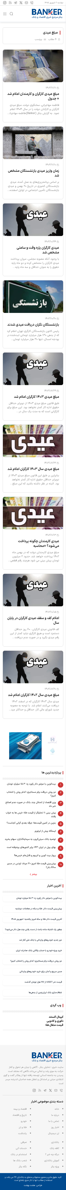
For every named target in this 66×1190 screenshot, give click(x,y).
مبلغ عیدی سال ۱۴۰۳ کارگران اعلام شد (33, 469)
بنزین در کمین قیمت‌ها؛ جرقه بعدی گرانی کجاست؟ (31, 823)
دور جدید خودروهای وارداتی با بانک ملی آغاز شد (40, 940)
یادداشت (22, 1133)
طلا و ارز (23, 1127)
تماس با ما (53, 1121)
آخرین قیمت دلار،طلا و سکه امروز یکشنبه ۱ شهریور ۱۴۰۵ (36, 919)
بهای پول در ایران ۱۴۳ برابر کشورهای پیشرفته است (31, 847)
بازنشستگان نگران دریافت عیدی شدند (33, 324)
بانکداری (55, 1142)
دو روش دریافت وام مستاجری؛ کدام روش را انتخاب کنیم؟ (31, 794)
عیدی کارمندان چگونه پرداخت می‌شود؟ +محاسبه (38, 544)
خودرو (24, 1121)
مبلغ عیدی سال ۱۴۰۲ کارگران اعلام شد (33, 695)
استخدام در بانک (19, 1154)
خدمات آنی (21, 1148)
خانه (57, 1109)
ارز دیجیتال (53, 1133)
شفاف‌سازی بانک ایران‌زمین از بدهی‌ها (45, 992)
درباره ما (55, 1115)
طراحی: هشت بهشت (33, 1185)
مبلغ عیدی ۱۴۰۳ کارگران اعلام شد (36, 396)
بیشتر (34, 874)
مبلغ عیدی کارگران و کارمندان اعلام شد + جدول (33, 96)
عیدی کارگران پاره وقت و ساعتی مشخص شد (38, 250)
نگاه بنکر (23, 1166)
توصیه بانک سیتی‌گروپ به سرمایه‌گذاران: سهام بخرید (30, 839)
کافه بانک (54, 1148)
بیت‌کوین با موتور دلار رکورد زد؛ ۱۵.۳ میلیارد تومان (31, 784)
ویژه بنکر (55, 1166)
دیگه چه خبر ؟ (52, 1154)
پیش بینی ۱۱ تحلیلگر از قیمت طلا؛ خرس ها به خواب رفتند (31, 814)
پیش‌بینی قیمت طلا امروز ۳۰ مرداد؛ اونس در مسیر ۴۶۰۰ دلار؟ (31, 865)
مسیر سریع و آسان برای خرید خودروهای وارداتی (40, 971)
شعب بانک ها (20, 1160)
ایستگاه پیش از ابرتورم (45, 831)
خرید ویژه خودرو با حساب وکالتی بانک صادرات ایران (39, 950)
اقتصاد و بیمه (20, 1109)
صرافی (24, 1142)
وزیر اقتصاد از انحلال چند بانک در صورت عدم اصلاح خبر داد (30, 804)
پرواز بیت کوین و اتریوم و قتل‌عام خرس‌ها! (35, 855)
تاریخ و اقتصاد (20, 1115)
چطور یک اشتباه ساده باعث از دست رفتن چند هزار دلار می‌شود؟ (33, 929)
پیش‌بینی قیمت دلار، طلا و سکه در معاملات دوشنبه (38, 908)
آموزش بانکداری (51, 1160)
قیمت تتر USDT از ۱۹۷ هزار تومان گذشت (43, 982)
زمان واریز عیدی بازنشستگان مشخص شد (33, 173)
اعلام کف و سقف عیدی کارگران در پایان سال (33, 620)
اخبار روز (55, 1127)
